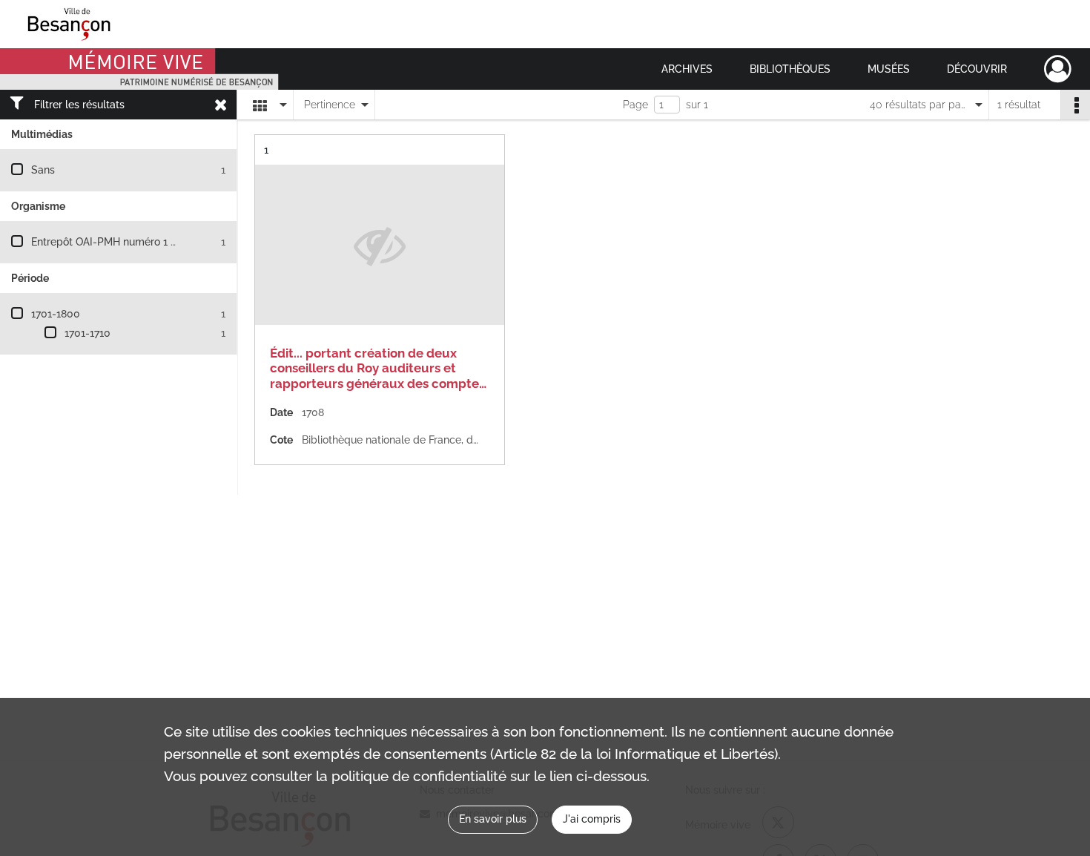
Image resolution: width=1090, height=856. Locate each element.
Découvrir (977, 69)
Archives (687, 69)
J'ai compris (592, 819)
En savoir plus (492, 819)
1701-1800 (55, 314)
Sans (43, 170)
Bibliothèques (790, 69)
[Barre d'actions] (1075, 104)
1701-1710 (87, 333)
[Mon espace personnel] (1057, 69)
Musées (889, 69)
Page (635, 105)
